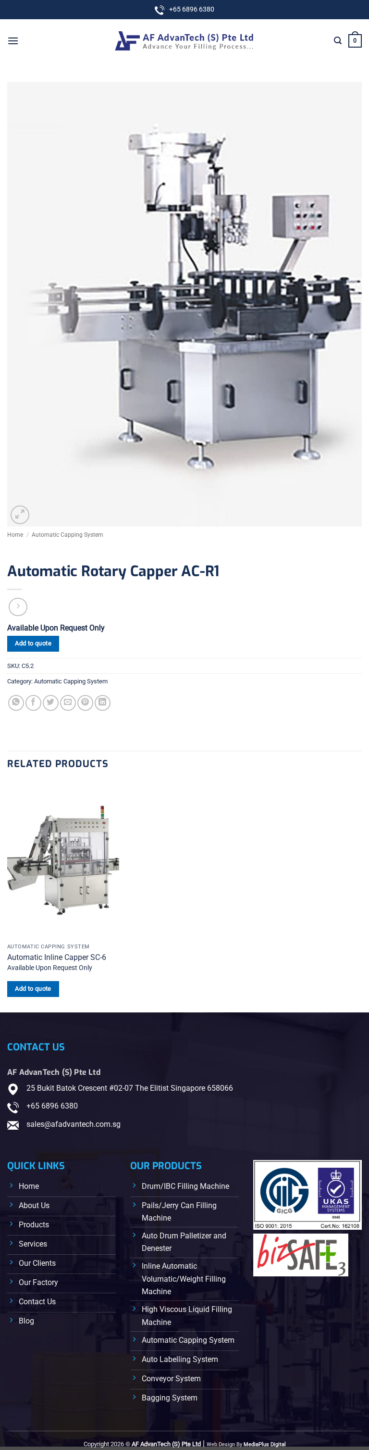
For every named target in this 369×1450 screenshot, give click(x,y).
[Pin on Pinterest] (85, 703)
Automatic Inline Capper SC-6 (56, 957)
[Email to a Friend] (68, 703)
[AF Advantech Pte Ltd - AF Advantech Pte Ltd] (184, 40)
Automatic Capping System (67, 534)
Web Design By (246, 1444)
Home (15, 534)
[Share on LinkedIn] (103, 703)
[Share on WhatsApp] (16, 703)
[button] (13, 40)
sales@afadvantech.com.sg (73, 1124)
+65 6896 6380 (52, 1105)
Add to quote (33, 643)
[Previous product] (18, 607)
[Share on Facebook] (33, 703)
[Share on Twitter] (51, 703)
